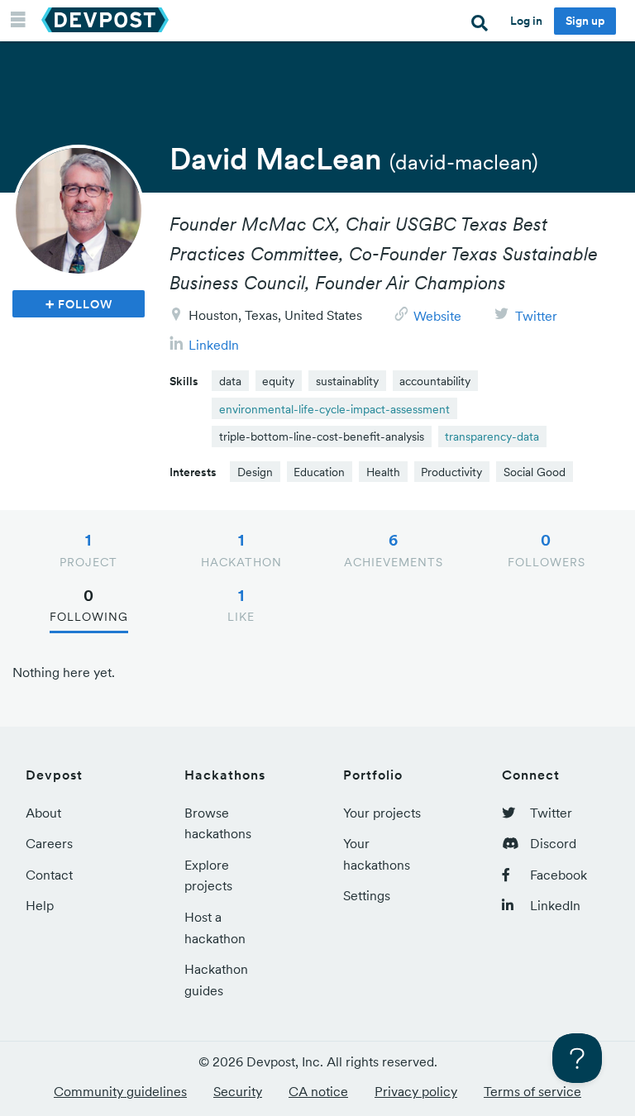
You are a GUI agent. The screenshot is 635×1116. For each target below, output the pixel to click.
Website (437, 316)
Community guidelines (120, 1091)
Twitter (536, 316)
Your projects (382, 812)
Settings (366, 895)
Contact (49, 874)
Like (241, 605)
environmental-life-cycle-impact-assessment (334, 409)
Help (40, 905)
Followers (546, 550)
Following (89, 605)
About (43, 812)
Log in (526, 20)
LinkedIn (214, 344)
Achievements (393, 550)
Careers (49, 843)
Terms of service (532, 1091)
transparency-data (492, 436)
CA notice (318, 1091)
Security (237, 1091)
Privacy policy (416, 1091)
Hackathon (241, 550)
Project (88, 550)
